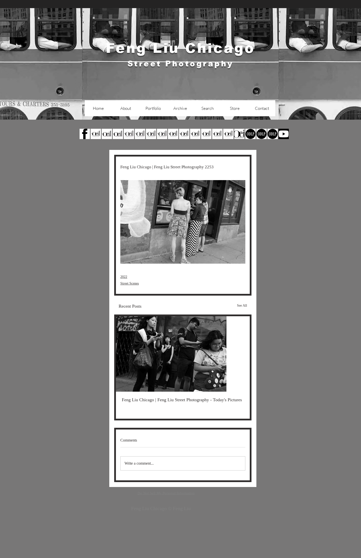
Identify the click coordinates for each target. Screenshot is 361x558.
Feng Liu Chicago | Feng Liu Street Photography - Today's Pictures (182, 399)
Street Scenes (129, 283)
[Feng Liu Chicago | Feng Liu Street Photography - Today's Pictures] (183, 354)
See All (242, 305)
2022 (123, 277)
